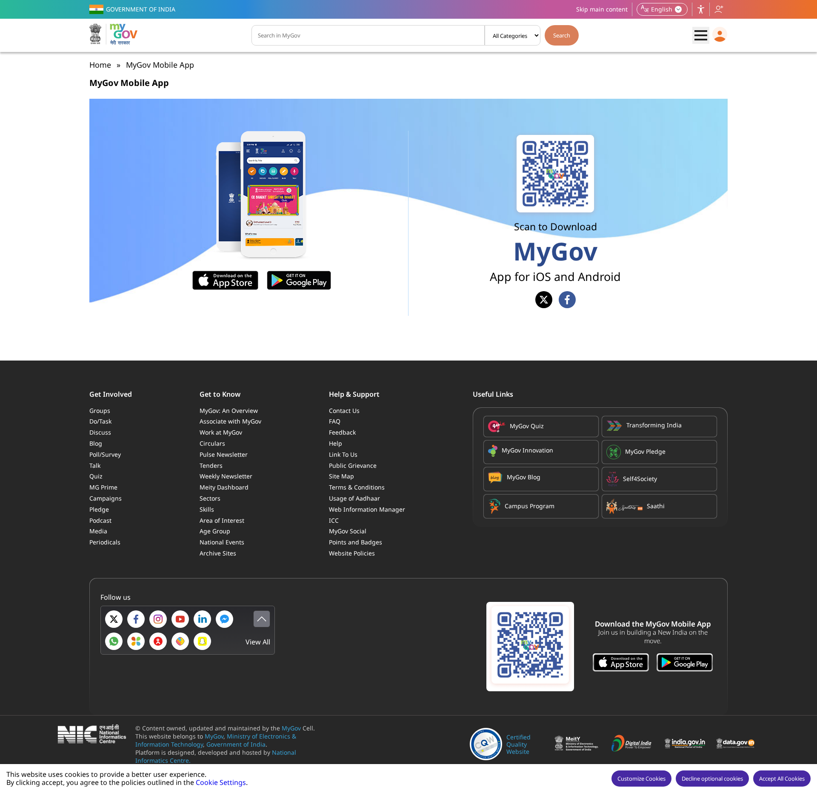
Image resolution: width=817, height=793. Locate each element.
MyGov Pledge (645, 451)
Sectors (210, 498)
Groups (99, 411)
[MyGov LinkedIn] (202, 619)
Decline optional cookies (712, 778)
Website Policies (352, 553)
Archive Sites (218, 553)
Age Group (215, 531)
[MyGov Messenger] (224, 619)
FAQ (334, 421)
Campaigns (105, 498)
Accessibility (700, 9)
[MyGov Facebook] (136, 619)
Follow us (719, 9)
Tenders (211, 465)
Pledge (99, 509)
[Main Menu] (700, 35)
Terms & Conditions (357, 487)
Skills (207, 509)
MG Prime (103, 487)
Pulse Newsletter (224, 454)
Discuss (100, 432)
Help (335, 443)
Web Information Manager (367, 509)
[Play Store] (685, 663)
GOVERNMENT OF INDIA (140, 9)
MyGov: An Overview (229, 411)
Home (100, 65)
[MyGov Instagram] (158, 619)
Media (98, 531)
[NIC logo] (94, 734)
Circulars (212, 443)
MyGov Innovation (527, 450)
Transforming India (654, 425)
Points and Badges (355, 542)
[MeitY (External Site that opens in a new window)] (577, 744)
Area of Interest (222, 520)
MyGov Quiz (527, 426)
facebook (567, 299)
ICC (334, 520)
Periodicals (104, 542)
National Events (222, 542)
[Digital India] (633, 744)
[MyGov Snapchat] (202, 641)
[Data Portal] (738, 744)
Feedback (342, 432)
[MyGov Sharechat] (180, 641)
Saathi (656, 506)
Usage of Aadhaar (354, 498)
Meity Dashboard (224, 487)
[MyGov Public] (158, 641)
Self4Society (640, 479)
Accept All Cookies (782, 778)
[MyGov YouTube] (180, 619)
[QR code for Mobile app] (530, 646)
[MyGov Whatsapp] (114, 641)
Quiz (96, 476)
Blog (95, 443)
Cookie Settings (221, 782)
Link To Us (343, 454)
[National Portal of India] (687, 744)
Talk (94, 465)
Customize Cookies (641, 778)
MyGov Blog (523, 477)
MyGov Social (347, 531)
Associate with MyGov (230, 421)
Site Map (341, 476)
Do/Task (100, 421)
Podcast (100, 520)
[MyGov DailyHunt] (136, 641)
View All (258, 642)
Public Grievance (353, 465)
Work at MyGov (221, 432)
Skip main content (602, 9)
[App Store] (621, 663)
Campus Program (529, 506)
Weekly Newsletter (226, 476)
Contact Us (344, 411)
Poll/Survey (105, 454)
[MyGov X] (114, 619)
